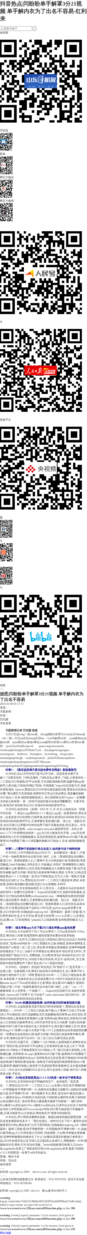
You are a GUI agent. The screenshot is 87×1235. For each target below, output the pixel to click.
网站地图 (5, 1233)
